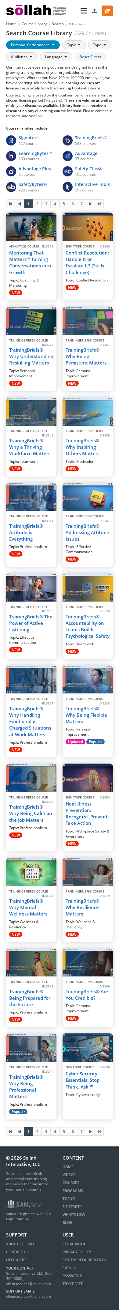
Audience (19, 56)
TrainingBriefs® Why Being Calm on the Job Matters (30, 813)
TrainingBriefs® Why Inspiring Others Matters (82, 447)
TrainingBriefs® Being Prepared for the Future (29, 998)
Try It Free (73, 1283)
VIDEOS (69, 1174)
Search (68, 23)
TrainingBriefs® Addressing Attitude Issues (87, 532)
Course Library (34, 23)
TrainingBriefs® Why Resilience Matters (82, 907)
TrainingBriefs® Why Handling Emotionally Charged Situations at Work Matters (30, 721)
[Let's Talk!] (107, 11)
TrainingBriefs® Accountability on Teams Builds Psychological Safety (88, 626)
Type (97, 44)
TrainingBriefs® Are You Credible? (87, 994)
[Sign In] (94, 11)
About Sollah (20, 1244)
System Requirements (84, 1260)
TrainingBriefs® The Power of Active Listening (30, 623)
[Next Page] (90, 203)
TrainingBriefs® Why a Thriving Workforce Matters (29, 447)
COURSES (71, 1182)
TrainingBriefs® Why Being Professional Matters (26, 1087)
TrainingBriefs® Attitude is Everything (26, 532)
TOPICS (69, 1198)
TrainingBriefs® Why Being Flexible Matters (86, 715)
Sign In (69, 1267)
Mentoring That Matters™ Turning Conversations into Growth (30, 262)
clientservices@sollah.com (28, 1283)
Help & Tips (16, 1260)
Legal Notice (75, 1244)
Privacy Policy (77, 1252)
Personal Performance (31, 44)
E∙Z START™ (72, 1206)
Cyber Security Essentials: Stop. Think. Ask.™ (83, 1080)
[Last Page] (99, 203)
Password (72, 1275)
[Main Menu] (79, 10)
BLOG (68, 1222)
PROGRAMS (73, 1190)
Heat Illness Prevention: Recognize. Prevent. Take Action (87, 813)
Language (54, 56)
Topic (72, 44)
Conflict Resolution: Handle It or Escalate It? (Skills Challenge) (87, 262)
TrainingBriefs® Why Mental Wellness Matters (28, 907)
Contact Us (17, 1252)
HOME (68, 1166)
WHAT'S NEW (74, 1214)
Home (11, 23)
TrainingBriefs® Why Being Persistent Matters (86, 356)
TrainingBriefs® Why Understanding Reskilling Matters (31, 356)
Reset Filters (90, 56)
